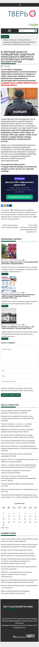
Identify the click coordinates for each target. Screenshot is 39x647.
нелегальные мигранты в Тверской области (15, 214)
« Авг (2, 527)
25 (14, 522)
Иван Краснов (18, 260)
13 (25, 516)
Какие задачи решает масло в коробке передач (10, 226)
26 (19, 522)
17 (9, 519)
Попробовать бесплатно (19, 197)
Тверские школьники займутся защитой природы (17, 484)
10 (9, 516)
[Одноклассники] (5, 205)
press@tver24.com (20, 627)
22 (35, 519)
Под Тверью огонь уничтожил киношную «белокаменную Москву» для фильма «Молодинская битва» (18, 478)
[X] (10, 205)
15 (35, 516)
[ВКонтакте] (2, 205)
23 (3, 522)
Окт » (7, 527)
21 (30, 519)
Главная (5, 40)
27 (25, 522)
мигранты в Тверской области (27, 212)
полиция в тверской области (22, 217)
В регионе (13, 40)
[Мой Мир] (7, 205)
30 (3, 525)
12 (19, 516)
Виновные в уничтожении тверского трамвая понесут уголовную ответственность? (16, 574)
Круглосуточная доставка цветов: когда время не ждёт (19, 489)
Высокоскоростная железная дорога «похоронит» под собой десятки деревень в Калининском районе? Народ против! (19, 561)
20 (25, 519)
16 (3, 519)
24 (9, 522)
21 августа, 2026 (7, 324)
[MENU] (9, 30)
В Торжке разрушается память (22, 550)
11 (14, 516)
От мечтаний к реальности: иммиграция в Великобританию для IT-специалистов (28, 228)
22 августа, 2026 (7, 260)
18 (14, 519)
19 (19, 519)
